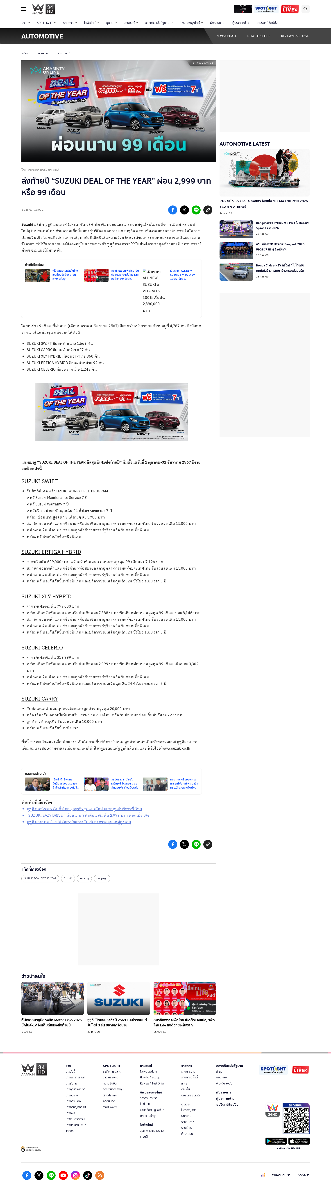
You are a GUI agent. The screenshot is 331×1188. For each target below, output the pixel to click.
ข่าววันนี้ (70, 1071)
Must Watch (110, 1107)
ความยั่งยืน (110, 1083)
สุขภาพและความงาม (152, 1131)
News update (148, 1071)
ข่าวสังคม (71, 1083)
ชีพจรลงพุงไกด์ (190, 22)
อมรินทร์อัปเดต (190, 1095)
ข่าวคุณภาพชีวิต (75, 1089)
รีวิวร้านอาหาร (148, 1098)
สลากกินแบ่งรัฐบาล (157, 22)
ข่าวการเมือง (73, 1101)
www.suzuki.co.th (176, 749)
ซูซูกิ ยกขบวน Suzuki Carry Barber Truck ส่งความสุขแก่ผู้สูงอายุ (79, 822)
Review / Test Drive (152, 1083)
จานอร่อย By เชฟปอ (152, 1110)
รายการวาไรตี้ (189, 1077)
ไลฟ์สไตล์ (89, 22)
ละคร (184, 1083)
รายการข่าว (188, 1071)
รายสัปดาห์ (187, 1122)
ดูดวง (109, 22)
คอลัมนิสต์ (109, 1101)
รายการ (68, 22)
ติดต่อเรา (304, 1175)
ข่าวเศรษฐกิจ (110, 1077)
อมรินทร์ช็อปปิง (267, 22)
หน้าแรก (25, 53)
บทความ (186, 1116)
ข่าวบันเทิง (72, 1095)
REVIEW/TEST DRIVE (295, 36)
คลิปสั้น (185, 1089)
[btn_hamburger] (23, 9)
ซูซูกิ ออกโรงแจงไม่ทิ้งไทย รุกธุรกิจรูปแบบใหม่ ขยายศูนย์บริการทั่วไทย (84, 809)
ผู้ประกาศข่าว (240, 22)
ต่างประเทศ (110, 1095)
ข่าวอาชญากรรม (76, 1107)
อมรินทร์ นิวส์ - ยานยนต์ (43, 170)
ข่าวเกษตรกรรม (75, 1119)
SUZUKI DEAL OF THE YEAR (40, 878)
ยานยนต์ (129, 22)
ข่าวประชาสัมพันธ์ (76, 1125)
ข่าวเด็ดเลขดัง (224, 1083)
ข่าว (24, 22)
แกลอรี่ (70, 1131)
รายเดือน (186, 1128)
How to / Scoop (150, 1077)
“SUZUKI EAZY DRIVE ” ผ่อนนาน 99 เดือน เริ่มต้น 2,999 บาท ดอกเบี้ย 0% (88, 816)
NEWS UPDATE (227, 36)
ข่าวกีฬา (70, 1113)
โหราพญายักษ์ (189, 1110)
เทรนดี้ (144, 1136)
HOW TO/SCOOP (258, 36)
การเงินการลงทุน (113, 1089)
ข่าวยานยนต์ (63, 53)
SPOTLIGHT (45, 22)
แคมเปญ (84, 878)
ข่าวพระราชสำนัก (76, 1077)
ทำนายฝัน (187, 1134)
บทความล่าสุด (148, 1116)
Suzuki (27, 225)
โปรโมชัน (145, 1104)
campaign (102, 878)
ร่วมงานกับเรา (281, 1175)
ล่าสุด (219, 1071)
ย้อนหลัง (221, 1077)
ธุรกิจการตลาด (112, 1071)
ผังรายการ (217, 22)
